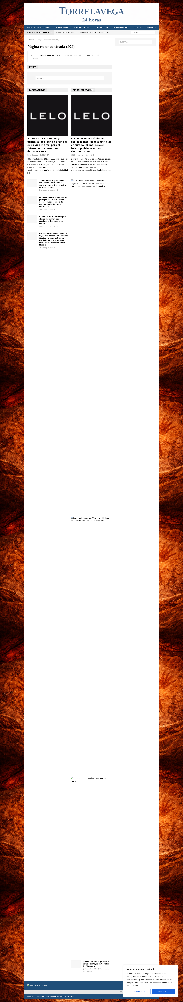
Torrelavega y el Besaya (39, 27)
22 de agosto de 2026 (38, 155)
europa (137, 27)
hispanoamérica (121, 27)
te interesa (100, 27)
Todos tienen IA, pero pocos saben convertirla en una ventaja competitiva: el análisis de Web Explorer (53, 183)
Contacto (151, 27)
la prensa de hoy (81, 27)
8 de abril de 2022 (91, 969)
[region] (150, 981)
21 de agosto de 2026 (48, 190)
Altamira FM (62, 27)
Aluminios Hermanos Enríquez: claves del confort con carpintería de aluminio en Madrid (52, 220)
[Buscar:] (143, 32)
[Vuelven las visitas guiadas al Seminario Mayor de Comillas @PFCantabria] (76, 964)
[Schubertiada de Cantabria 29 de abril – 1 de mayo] (90, 779)
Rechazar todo (139, 991)
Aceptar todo (163, 991)
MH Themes (71, 996)
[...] (28, 173)
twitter (122, 992)
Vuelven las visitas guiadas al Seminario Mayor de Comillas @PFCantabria (96, 963)
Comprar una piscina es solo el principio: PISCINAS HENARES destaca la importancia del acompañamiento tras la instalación (53, 202)
